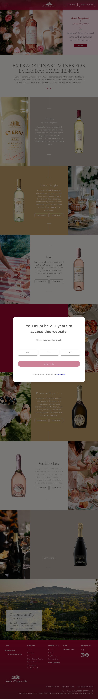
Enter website (49, 364)
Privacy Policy (60, 374)
